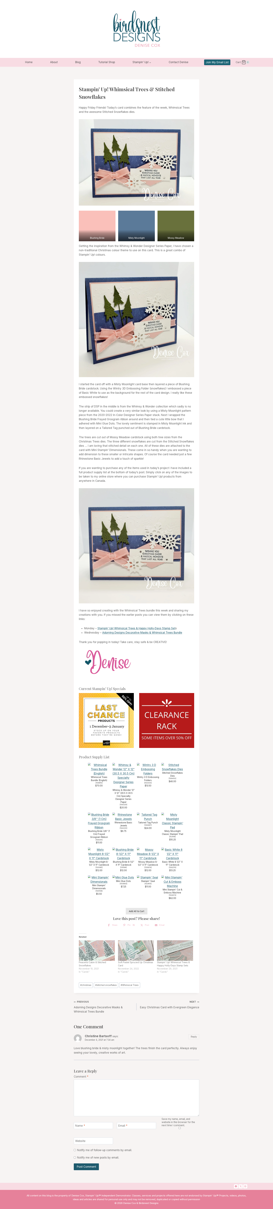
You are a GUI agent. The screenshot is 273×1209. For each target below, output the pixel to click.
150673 (173, 895)
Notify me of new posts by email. (98, 1157)
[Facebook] (236, 1186)
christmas (85, 985)
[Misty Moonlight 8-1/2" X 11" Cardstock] (99, 854)
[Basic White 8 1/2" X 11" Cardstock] (172, 854)
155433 (148, 783)
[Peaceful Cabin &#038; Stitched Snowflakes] (97, 950)
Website (80, 1141)
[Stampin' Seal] (148, 877)
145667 (148, 825)
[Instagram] (245, 1186)
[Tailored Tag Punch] (148, 817)
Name (80, 1125)
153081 (99, 867)
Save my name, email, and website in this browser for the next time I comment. (178, 1122)
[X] (241, 1186)
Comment (81, 1076)
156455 (172, 778)
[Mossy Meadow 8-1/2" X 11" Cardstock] (148, 854)
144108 (99, 891)
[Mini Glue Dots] (123, 877)
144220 (123, 828)
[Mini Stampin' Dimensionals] (99, 879)
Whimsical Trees (130, 985)
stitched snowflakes (106, 985)
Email (122, 1125)
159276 (173, 867)
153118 (172, 837)
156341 (99, 840)
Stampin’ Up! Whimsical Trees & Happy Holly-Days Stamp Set (136, 628)
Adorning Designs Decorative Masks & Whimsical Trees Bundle (142, 632)
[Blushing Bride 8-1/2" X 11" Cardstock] (123, 854)
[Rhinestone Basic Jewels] (123, 817)
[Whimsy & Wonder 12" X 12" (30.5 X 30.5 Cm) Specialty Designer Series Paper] (123, 776)
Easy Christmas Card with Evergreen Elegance (169, 1005)
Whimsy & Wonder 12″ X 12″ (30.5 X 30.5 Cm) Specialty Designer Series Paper (123, 796)
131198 (123, 867)
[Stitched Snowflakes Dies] (172, 767)
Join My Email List (217, 62)
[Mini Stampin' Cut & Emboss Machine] (172, 881)
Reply (194, 1036)
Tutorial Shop (106, 62)
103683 (123, 884)
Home (29, 62)
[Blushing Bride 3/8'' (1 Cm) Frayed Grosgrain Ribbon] (99, 821)
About (54, 62)
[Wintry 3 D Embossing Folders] (148, 769)
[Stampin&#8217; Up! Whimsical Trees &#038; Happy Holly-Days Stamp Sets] (175, 950)
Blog (78, 62)
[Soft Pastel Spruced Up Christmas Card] (136, 950)
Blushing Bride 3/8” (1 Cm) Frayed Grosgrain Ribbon (99, 834)
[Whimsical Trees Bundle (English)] (99, 769)
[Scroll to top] (258, 1156)
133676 (148, 867)
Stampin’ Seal (148, 881)
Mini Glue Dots (123, 881)
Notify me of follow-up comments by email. (104, 1150)
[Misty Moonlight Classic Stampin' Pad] (172, 821)
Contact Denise (178, 62)
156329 (123, 805)
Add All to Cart (136, 911)
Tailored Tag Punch (148, 822)
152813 (148, 884)
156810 (99, 783)
